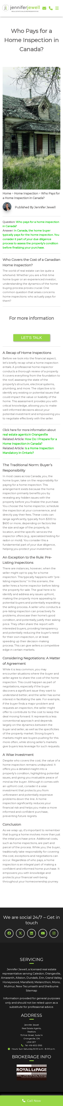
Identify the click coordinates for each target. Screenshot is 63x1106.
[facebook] (9, 933)
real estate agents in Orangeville (25, 434)
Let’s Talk (31, 337)
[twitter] (20, 933)
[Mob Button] (56, 8)
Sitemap (31, 990)
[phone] (51, 8)
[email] (44, 8)
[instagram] (54, 933)
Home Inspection (26, 193)
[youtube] (42, 933)
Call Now (33, 1100)
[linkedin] (31, 933)
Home (7, 193)
